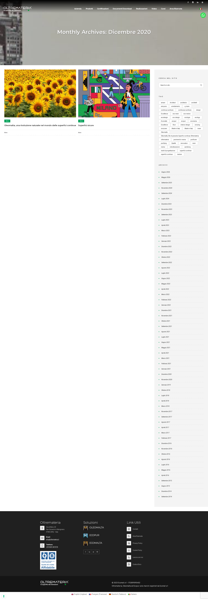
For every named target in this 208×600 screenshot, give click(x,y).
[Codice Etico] (147, 564)
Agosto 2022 (165, 268)
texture (179, 154)
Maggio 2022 (165, 284)
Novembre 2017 (166, 411)
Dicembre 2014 (166, 491)
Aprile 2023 (165, 225)
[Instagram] (192, 2)
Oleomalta (164, 132)
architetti (194, 102)
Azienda (77, 9)
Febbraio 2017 (166, 438)
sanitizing (187, 147)
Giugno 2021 (165, 342)
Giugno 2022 (165, 278)
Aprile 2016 (165, 475)
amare (163, 102)
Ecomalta (164, 121)
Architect (173, 102)
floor (174, 125)
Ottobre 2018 (165, 390)
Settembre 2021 (166, 326)
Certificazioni (102, 9)
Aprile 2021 (165, 353)
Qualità (173, 143)
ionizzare (164, 128)
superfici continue (185, 150)
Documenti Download (122, 9)
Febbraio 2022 (166, 300)
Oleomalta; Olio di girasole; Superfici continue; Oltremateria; (180, 136)
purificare (194, 139)
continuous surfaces (184, 110)
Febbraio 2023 (166, 236)
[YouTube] (202, 2)
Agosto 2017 (165, 422)
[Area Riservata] (147, 537)
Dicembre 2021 (166, 310)
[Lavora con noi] (147, 558)
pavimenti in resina (180, 139)
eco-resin (176, 114)
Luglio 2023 (165, 220)
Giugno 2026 (165, 172)
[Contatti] (147, 530)
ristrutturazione (175, 147)
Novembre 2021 (166, 316)
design (198, 110)
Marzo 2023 (165, 230)
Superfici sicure (86, 125)
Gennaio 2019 (166, 385)
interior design (185, 125)
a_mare (187, 106)
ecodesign (164, 117)
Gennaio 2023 (166, 241)
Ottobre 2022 (165, 257)
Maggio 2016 (165, 470)
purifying (164, 143)
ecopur (174, 121)
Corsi (163, 9)
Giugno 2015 (165, 486)
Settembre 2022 (166, 262)
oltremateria (165, 139)
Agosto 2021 (165, 332)
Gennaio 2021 (166, 369)
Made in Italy (176, 128)
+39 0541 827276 (52, 547)
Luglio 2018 (165, 395)
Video (154, 9)
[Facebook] (188, 2)
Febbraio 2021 (166, 363)
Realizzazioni (141, 9)
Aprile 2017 (165, 427)
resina (163, 147)
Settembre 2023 (166, 214)
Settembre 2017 (166, 417)
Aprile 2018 (165, 401)
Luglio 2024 (165, 198)
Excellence (164, 125)
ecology (197, 117)
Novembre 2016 (166, 449)
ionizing (197, 125)
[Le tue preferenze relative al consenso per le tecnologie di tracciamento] (4, 596)
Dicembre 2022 (166, 246)
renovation (184, 143)
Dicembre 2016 (166, 443)
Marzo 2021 (165, 358)
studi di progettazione (168, 150)
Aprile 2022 (165, 289)
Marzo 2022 (165, 294)
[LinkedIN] (197, 2)
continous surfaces (167, 110)
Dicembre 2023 (166, 204)
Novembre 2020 (166, 379)
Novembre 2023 (166, 209)
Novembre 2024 (166, 188)
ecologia (187, 117)
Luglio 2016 (165, 465)
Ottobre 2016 (165, 454)
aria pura (164, 106)
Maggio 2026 (165, 177)
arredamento (175, 106)
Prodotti (89, 9)
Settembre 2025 (166, 183)
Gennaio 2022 (166, 305)
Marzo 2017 (165, 433)
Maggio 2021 (165, 347)
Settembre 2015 (166, 481)
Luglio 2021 (165, 337)
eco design (176, 117)
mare (199, 128)
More (5, 132)
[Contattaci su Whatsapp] (203, 17)
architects (183, 102)
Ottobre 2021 (165, 321)
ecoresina (193, 121)
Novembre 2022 (166, 252)
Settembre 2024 (166, 193)
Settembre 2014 (166, 496)
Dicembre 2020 (166, 374)
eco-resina (187, 114)
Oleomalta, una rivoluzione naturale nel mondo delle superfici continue (40, 125)
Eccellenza (164, 114)
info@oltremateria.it (52, 539)
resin (194, 143)
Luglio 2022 (165, 273)
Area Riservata (176, 9)
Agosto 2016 (165, 459)
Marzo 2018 (165, 406)
